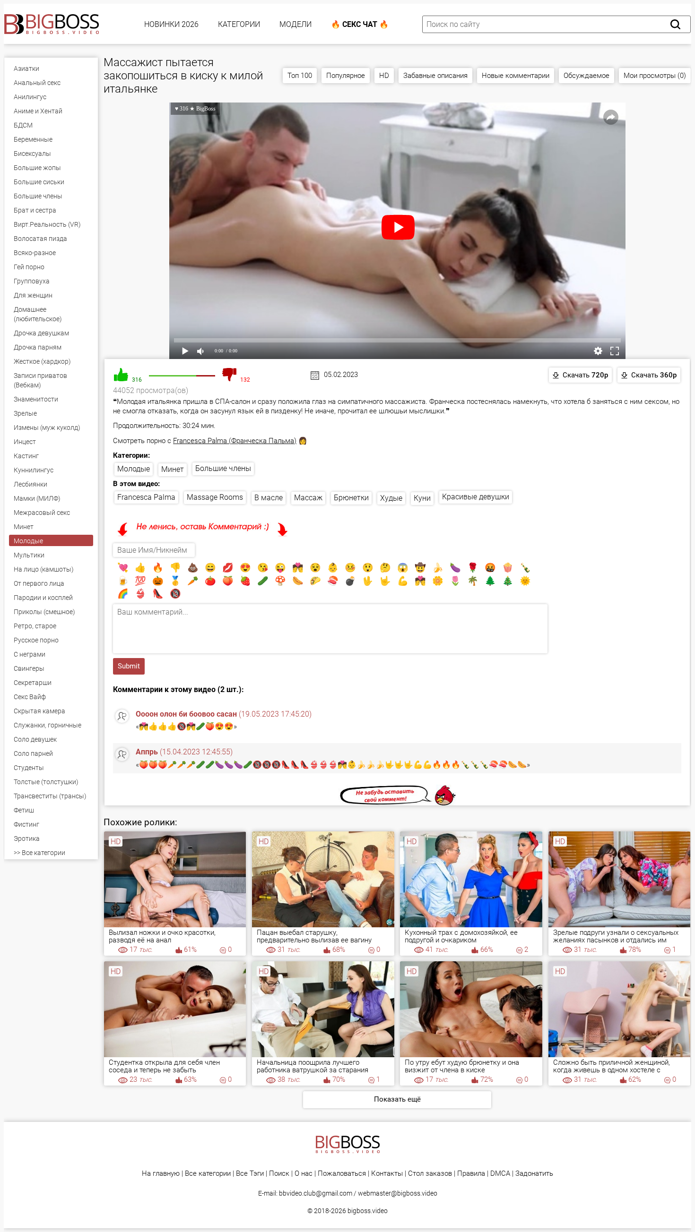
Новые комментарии (515, 75)
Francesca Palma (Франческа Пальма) (234, 440)
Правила (471, 1174)
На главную (161, 1174)
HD (384, 75)
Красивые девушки (475, 496)
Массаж (308, 497)
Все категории (208, 1174)
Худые (391, 498)
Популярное (345, 75)
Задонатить (534, 1174)
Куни (422, 498)
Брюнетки (351, 497)
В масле (268, 497)
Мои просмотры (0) (655, 75)
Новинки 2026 (171, 24)
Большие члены (223, 468)
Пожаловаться (342, 1174)
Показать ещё (397, 1099)
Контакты (387, 1174)
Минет (172, 469)
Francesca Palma (146, 497)
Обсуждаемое (586, 75)
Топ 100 (299, 75)
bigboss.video (368, 1211)
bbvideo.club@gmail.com (315, 1193)
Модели (295, 24)
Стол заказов (430, 1174)
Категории (239, 24)
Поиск (279, 1174)
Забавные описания (435, 75)
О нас (304, 1174)
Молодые (133, 468)
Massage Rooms (215, 497)
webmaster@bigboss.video (397, 1193)
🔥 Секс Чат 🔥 (360, 24)
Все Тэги (250, 1174)
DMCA (500, 1174)
